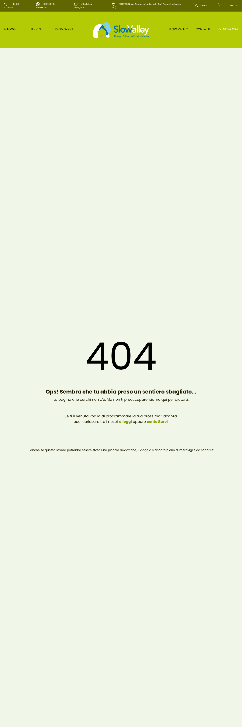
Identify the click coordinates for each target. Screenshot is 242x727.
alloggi (125, 421)
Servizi (35, 29)
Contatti (202, 29)
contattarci (157, 421)
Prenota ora (228, 29)
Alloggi (10, 29)
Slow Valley (178, 29)
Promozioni (64, 29)
